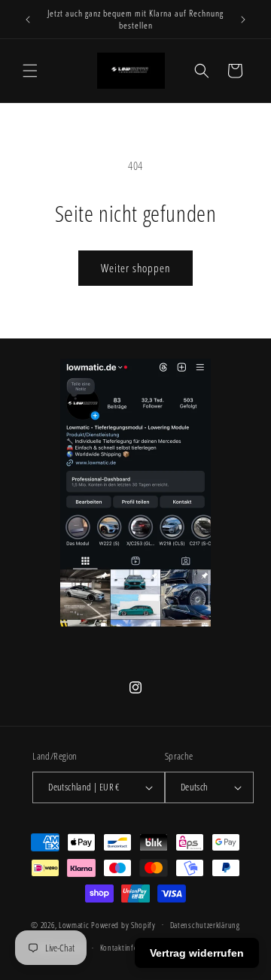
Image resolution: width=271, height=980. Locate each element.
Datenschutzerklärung (205, 924)
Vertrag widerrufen (197, 953)
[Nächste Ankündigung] (243, 19)
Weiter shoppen (135, 267)
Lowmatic (74, 924)
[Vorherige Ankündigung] (27, 19)
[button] (30, 70)
